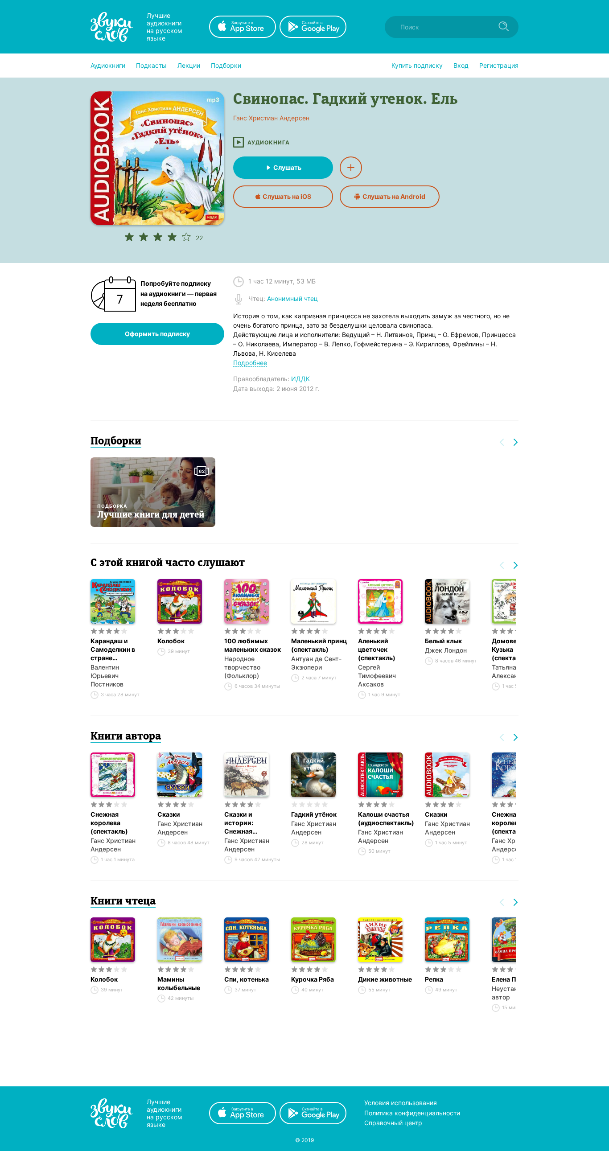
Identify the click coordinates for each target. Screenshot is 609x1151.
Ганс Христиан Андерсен (113, 845)
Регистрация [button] (498, 65)
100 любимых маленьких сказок (252, 645)
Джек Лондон (446, 650)
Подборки (226, 65)
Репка (434, 979)
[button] (108, 65)
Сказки (168, 814)
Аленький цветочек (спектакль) (376, 649)
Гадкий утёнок (314, 814)
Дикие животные (385, 979)
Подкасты (151, 65)
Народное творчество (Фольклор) (242, 667)
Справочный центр (393, 1122)
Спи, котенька (246, 979)
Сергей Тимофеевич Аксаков (377, 675)
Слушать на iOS (287, 196)
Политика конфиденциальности (412, 1113)
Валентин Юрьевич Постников (107, 675)
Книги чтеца (123, 901)
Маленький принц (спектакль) (319, 645)
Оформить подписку (157, 333)
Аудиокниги (108, 65)
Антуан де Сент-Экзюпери (316, 663)
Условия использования (400, 1102)
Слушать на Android (393, 196)
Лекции (188, 65)
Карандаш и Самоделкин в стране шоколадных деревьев (113, 649)
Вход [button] (461, 65)
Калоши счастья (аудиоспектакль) (386, 818)
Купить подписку (417, 65)
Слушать (287, 167)
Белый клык (443, 641)
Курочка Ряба (312, 979)
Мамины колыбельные (178, 983)
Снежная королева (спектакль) (109, 822)
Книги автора (126, 737)
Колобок (171, 641)
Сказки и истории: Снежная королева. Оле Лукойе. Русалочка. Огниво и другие (250, 822)
